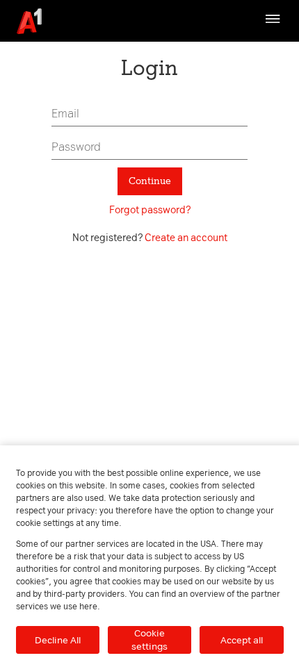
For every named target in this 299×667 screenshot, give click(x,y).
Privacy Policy (224, 47)
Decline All (58, 639)
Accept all (241, 639)
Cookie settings (149, 639)
